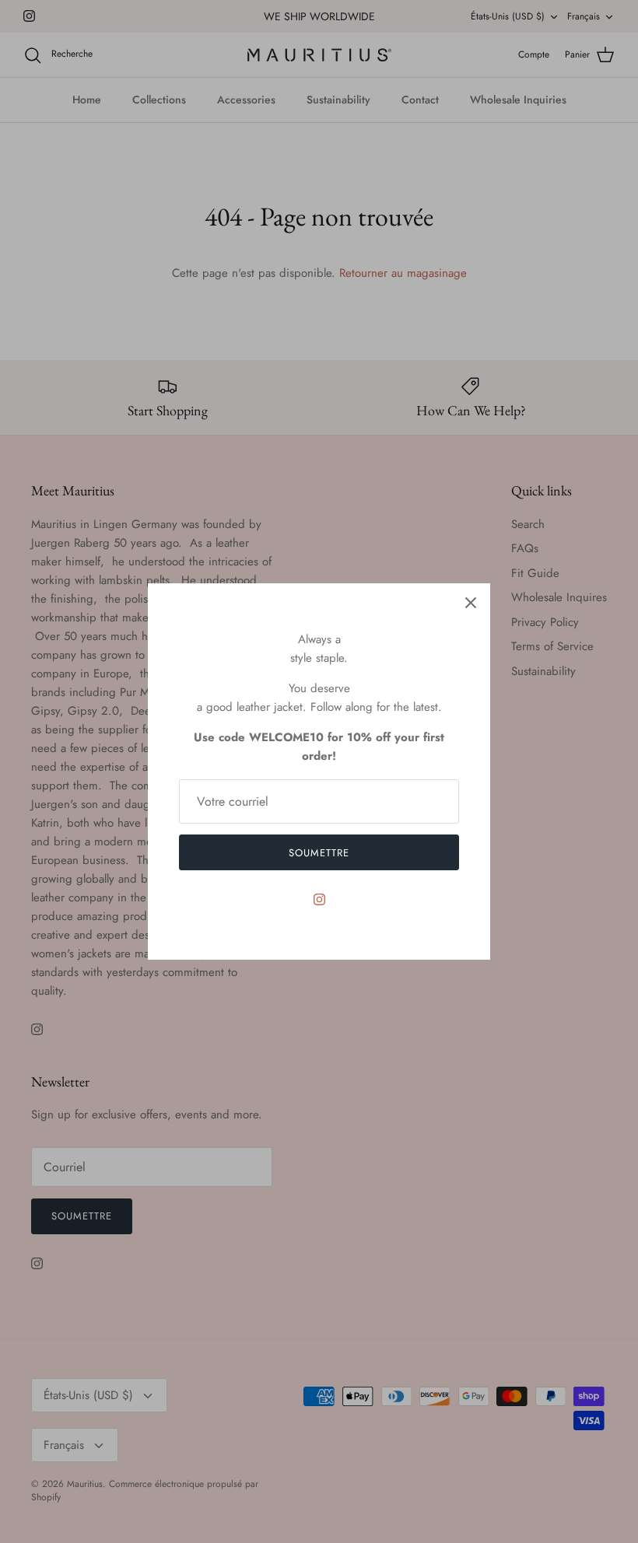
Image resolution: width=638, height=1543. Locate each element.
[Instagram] (319, 899)
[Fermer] (471, 603)
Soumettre (319, 852)
